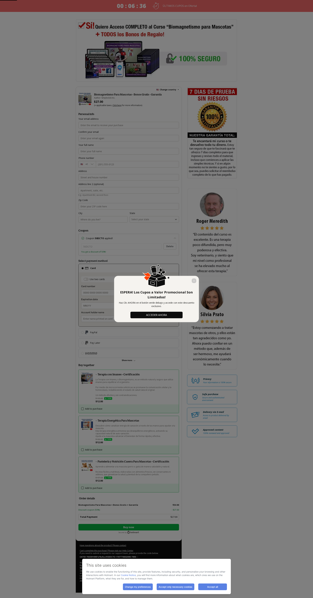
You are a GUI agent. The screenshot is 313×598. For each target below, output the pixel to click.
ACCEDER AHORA (156, 315)
